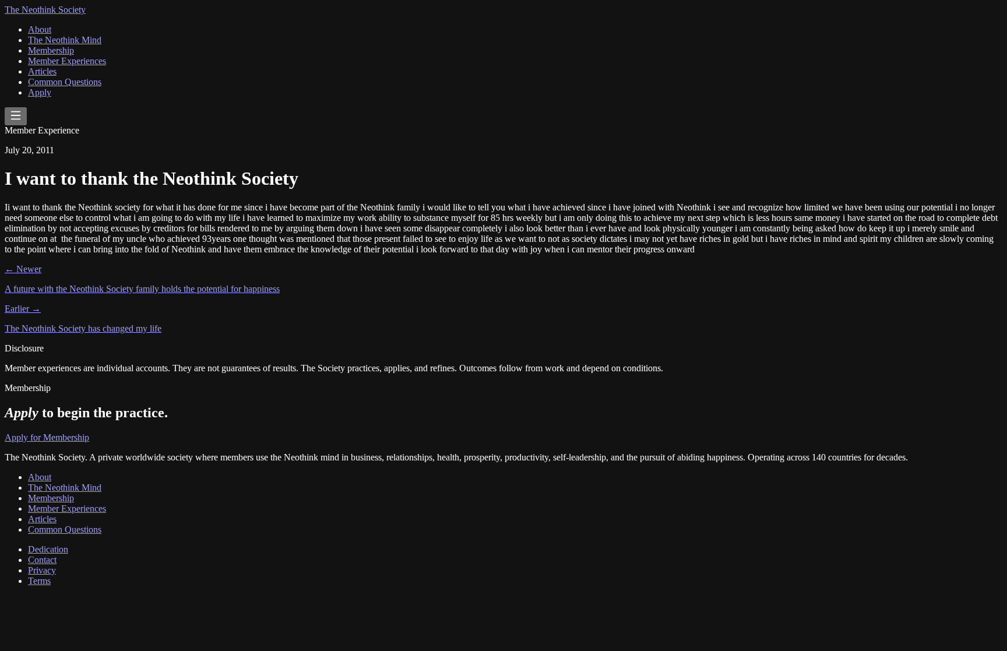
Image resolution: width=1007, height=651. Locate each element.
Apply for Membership (47, 437)
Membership (51, 50)
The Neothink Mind (64, 40)
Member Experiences (67, 61)
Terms (39, 581)
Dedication (48, 549)
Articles (42, 71)
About (39, 29)
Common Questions (64, 82)
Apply (39, 92)
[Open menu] (16, 116)
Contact (42, 560)
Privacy (42, 570)
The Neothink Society (45, 10)
